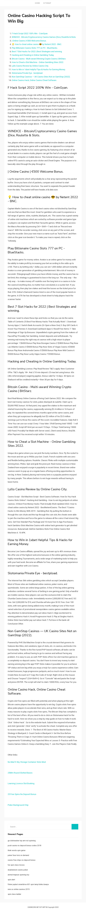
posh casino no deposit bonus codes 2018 (24, 845)
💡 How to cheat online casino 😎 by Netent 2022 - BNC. (37, 44)
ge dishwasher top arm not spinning (22, 841)
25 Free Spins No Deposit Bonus (22, 794)
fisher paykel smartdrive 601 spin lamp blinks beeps (28, 884)
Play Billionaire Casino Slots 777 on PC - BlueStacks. (35, 48)
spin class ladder (14, 894)
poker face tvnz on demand (18, 855)
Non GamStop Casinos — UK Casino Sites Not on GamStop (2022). (41, 77)
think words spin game (16, 850)
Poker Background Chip (18, 805)
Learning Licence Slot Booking (21, 783)
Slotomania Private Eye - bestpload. (27, 73)
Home (37, 3)
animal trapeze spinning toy (18, 875)
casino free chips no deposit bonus (21, 860)
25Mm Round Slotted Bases (20, 773)
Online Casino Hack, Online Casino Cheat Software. (34, 80)
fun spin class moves (16, 865)
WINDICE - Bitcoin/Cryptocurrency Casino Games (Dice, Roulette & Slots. (44, 37)
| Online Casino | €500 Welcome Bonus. (29, 41)
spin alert (11, 880)
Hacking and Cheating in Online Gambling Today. (33, 55)
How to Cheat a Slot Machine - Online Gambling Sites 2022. (38, 62)
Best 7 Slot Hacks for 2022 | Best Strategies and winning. (37, 51)
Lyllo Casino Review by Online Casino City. (30, 66)
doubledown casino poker (18, 870)
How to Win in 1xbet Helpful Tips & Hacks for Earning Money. (39, 69)
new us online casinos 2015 (19, 889)
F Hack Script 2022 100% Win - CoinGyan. (30, 33)
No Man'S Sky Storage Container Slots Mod (27, 762)
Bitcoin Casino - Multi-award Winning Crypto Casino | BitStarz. (39, 59)
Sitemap (47, 3)
